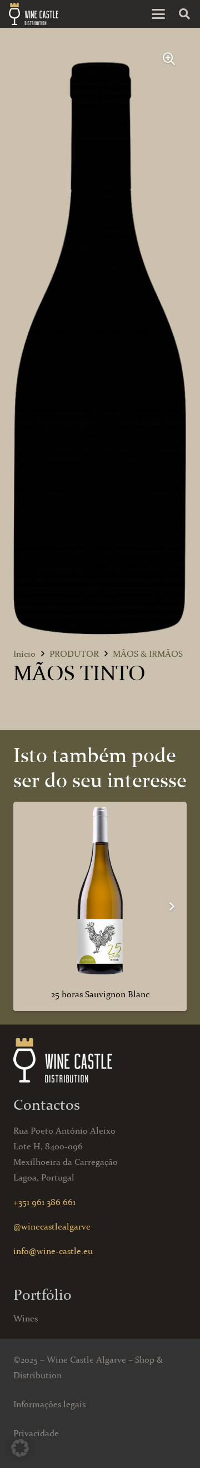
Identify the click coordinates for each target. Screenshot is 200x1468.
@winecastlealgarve (52, 1226)
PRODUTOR (74, 653)
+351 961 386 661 (44, 1202)
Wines (25, 1318)
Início (24, 653)
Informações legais (49, 1404)
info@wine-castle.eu (53, 1251)
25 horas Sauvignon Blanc (100, 994)
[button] (158, 14)
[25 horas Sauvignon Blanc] (100, 890)
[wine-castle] (33, 14)
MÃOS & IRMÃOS (148, 653)
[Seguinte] (171, 906)
